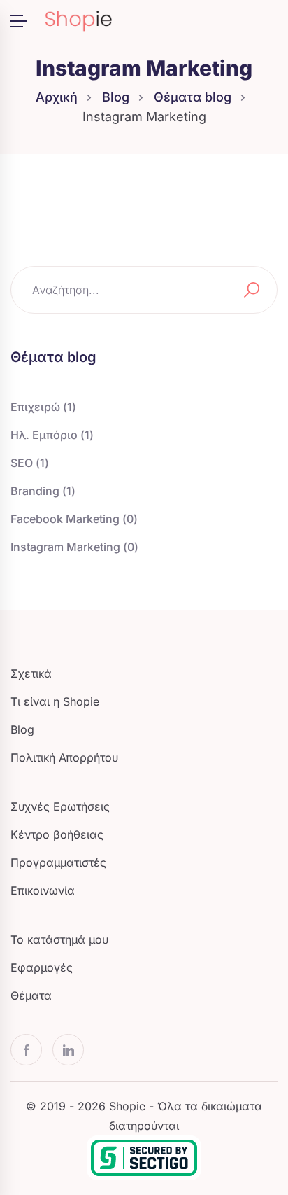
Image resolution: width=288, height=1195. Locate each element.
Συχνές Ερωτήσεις (60, 806)
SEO (29, 463)
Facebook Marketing (74, 519)
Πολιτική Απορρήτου (64, 757)
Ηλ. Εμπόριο (52, 435)
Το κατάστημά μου (59, 939)
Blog (115, 97)
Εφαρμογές (41, 967)
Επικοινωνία (42, 890)
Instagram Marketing (74, 547)
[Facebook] (26, 1049)
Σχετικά (31, 673)
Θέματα (31, 995)
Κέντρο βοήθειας (56, 834)
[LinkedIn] (68, 1049)
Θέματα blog (192, 97)
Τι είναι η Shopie (54, 701)
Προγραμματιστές (58, 862)
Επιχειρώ (43, 407)
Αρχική (57, 97)
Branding (42, 491)
